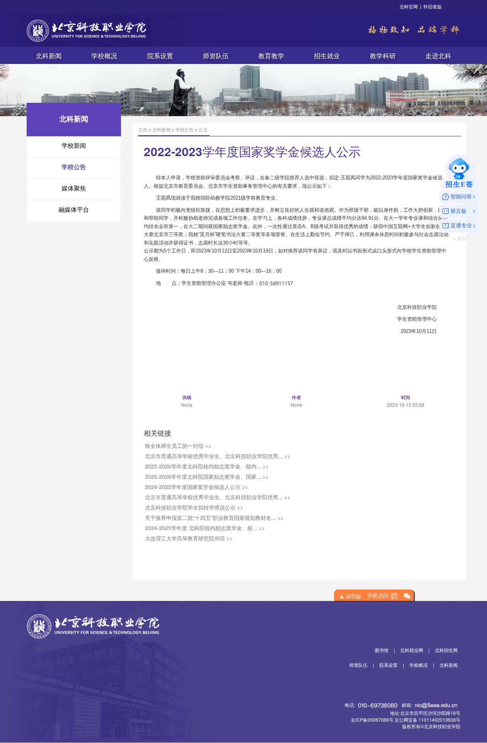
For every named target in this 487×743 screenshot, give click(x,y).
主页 (142, 129)
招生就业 (327, 55)
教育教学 (271, 55)
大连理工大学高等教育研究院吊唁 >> (188, 538)
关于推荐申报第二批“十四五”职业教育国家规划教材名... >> (214, 517)
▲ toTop (350, 596)
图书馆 (381, 650)
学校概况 (104, 55)
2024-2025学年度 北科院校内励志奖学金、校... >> (205, 528)
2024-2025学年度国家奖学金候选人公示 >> (196, 487)
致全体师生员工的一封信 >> (178, 445)
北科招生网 (446, 650)
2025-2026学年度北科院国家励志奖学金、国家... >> (207, 476)
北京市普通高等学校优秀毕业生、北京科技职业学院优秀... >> (217, 456)
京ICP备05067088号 (372, 719)
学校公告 (184, 129)
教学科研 (383, 55)
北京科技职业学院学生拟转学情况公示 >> (194, 507)
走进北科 (438, 55)
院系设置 (160, 55)
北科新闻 (49, 55)
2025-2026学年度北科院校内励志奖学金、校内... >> (207, 466)
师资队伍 (216, 55)
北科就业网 (411, 650)
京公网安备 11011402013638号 (427, 719)
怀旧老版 (432, 6)
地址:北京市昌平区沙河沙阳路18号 (425, 712)
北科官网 (408, 6)
